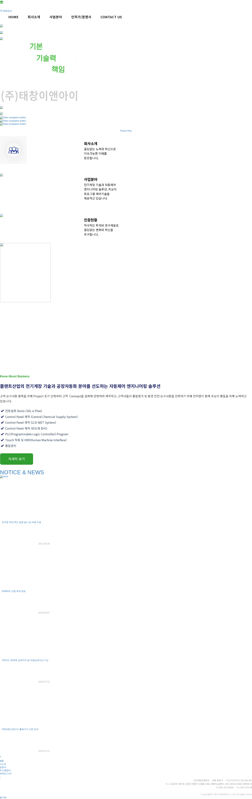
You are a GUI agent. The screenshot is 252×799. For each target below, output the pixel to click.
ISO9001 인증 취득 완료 (14, 591)
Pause (123, 131)
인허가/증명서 (81, 16)
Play (129, 131)
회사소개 (34, 16)
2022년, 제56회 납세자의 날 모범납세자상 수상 (25, 660)
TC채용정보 (6, 11)
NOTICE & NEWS (22, 472)
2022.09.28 (44, 544)
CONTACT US (111, 16)
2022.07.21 (44, 682)
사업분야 (55, 16)
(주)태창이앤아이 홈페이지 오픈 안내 (20, 729)
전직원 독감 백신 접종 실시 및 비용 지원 (21, 522)
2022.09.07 (44, 613)
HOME (13, 16)
